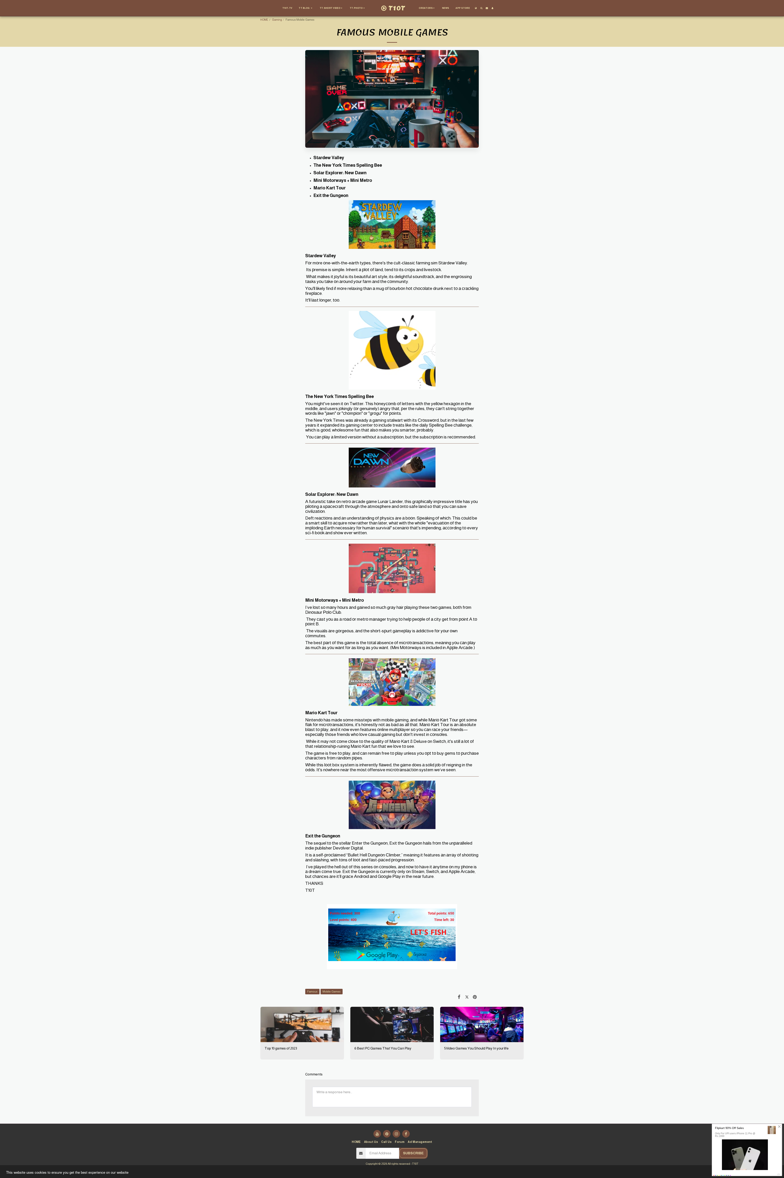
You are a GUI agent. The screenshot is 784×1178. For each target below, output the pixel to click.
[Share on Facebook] (459, 997)
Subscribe (413, 1153)
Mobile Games (332, 991)
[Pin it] (475, 997)
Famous (312, 991)
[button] (306, 8)
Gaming (277, 19)
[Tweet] (467, 997)
